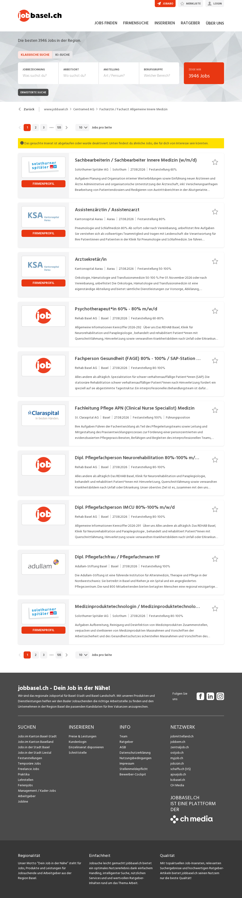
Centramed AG (83, 109)
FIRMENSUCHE (136, 23)
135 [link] (59, 127)
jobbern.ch (177, 741)
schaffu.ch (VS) (180, 769)
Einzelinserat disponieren (86, 747)
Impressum (127, 763)
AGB (123, 747)
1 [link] (27, 127)
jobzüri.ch (177, 763)
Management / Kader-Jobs (37, 790)
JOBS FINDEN (106, 23)
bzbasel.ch (177, 780)
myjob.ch (176, 758)
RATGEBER (190, 23)
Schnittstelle (78, 752)
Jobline (23, 801)
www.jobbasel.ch (56, 109)
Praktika (24, 774)
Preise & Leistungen (82, 736)
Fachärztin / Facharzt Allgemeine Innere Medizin (133, 109)
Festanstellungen (30, 758)
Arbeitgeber (26, 796)
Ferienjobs (25, 785)
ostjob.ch (177, 752)
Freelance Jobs (28, 769)
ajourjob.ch (178, 774)
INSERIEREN (165, 23)
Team (123, 736)
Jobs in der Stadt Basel (34, 747)
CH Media (177, 785)
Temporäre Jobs (29, 763)
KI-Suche (62, 54)
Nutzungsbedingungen (135, 758)
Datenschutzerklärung (135, 752)
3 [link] (43, 127)
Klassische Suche (35, 54)
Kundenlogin (77, 741)
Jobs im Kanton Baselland (35, 741)
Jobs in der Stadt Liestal (34, 752)
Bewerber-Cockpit (133, 774)
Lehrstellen (25, 780)
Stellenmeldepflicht (134, 769)
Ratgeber (126, 741)
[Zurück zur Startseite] (191, 822)
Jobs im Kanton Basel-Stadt (37, 736)
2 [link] (35, 127)
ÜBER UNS (215, 23)
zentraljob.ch (179, 747)
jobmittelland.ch (182, 736)
